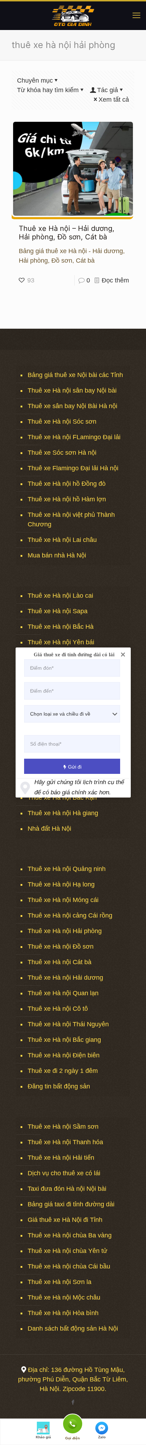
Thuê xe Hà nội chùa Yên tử (67, 1250)
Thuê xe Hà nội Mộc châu (64, 1297)
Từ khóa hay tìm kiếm (48, 90)
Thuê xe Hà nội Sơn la (59, 1281)
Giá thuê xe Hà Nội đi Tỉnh (65, 1219)
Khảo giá (43, 1437)
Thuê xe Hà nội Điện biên (64, 1055)
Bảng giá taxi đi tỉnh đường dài (71, 1204)
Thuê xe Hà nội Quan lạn (63, 993)
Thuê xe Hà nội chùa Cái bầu (69, 1266)
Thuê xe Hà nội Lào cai (60, 595)
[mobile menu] (136, 16)
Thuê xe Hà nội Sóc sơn (62, 421)
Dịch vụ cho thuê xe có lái (64, 1173)
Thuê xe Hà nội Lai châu (62, 539)
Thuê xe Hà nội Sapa (58, 611)
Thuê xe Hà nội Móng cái (63, 899)
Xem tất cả (114, 99)
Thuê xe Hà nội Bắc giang (64, 1039)
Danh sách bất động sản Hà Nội (73, 1328)
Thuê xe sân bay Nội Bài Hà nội (72, 406)
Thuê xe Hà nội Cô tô (58, 1008)
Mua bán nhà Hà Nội (57, 555)
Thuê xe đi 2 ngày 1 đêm (63, 1070)
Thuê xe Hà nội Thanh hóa (65, 1142)
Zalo (102, 1437)
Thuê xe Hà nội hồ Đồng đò (67, 483)
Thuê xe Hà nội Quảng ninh (67, 868)
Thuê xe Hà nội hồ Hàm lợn (67, 499)
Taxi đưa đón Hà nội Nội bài (67, 1188)
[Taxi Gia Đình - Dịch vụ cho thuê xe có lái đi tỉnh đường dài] (73, 15)
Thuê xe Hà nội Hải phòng (65, 931)
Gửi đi (75, 767)
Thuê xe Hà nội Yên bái (61, 642)
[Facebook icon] (73, 1402)
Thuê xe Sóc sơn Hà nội (62, 452)
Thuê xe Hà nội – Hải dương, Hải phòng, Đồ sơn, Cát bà (66, 232)
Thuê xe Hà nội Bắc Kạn (62, 797)
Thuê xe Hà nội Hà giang (63, 813)
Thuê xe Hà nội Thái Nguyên (68, 1024)
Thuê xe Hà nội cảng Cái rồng (70, 915)
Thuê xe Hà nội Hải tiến (61, 1157)
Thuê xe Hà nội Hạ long (61, 884)
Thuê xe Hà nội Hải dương (65, 977)
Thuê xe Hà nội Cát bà (59, 962)
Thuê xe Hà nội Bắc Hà (61, 626)
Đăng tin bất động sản (59, 1086)
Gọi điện (72, 1423)
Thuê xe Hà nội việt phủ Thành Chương (71, 519)
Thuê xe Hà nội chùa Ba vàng (70, 1235)
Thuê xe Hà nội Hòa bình (63, 1312)
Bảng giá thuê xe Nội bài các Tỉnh (75, 374)
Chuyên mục (35, 80)
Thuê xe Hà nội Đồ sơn (61, 946)
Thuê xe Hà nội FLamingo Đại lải (74, 437)
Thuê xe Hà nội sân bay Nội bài (72, 390)
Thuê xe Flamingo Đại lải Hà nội (73, 468)
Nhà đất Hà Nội (49, 828)
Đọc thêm (115, 280)
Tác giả (107, 90)
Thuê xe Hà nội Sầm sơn (63, 1126)
